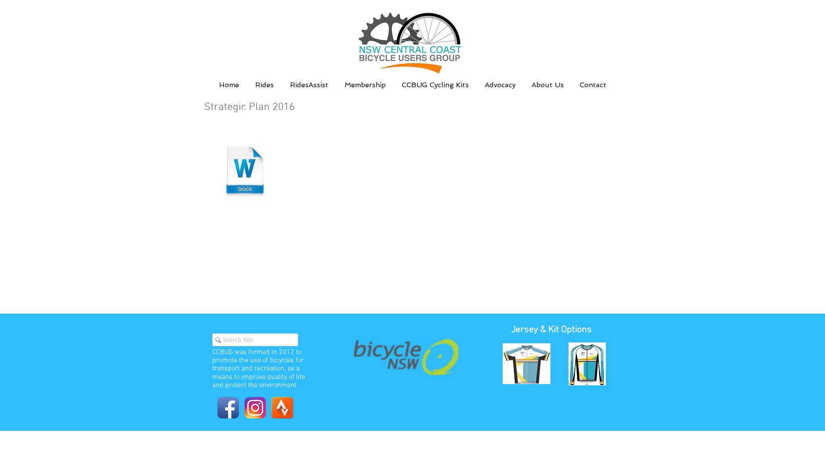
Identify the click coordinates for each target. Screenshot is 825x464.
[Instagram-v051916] (255, 407)
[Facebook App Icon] (228, 407)
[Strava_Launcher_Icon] (282, 407)
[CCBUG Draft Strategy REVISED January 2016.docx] (245, 172)
